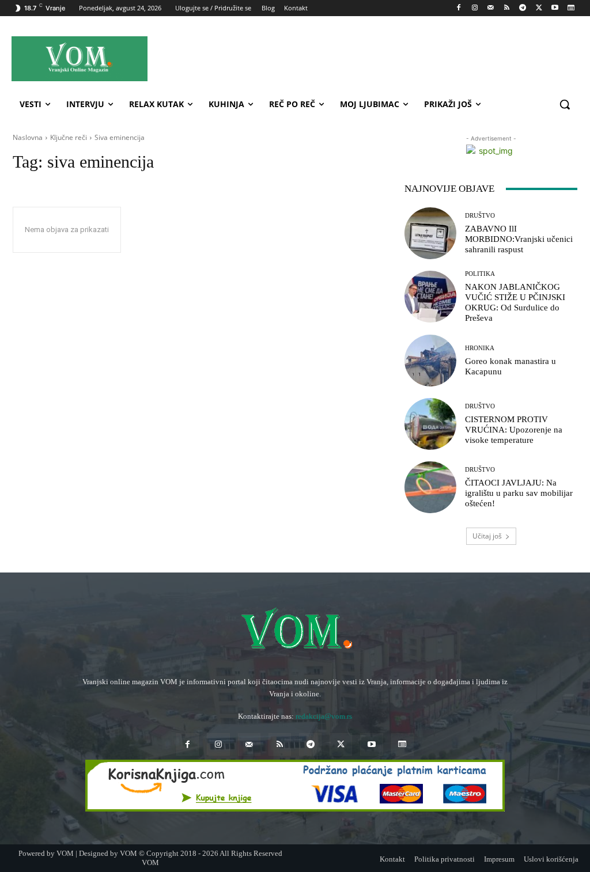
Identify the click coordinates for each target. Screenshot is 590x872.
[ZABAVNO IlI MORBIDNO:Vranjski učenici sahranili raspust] (430, 233)
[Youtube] (554, 8)
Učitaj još (487, 536)
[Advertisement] (363, 58)
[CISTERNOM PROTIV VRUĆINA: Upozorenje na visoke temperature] (430, 424)
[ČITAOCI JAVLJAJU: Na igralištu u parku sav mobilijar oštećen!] (430, 487)
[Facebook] (459, 8)
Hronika (479, 348)
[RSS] (506, 8)
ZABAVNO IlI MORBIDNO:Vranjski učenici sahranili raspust (519, 239)
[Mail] (490, 8)
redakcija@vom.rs (324, 716)
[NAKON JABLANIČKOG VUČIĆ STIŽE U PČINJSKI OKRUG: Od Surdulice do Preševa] (430, 297)
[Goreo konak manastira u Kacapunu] (430, 360)
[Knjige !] (295, 786)
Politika (480, 274)
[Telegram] (523, 8)
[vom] (295, 630)
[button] (564, 104)
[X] (539, 8)
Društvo (480, 216)
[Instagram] (474, 8)
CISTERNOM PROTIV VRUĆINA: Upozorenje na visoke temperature (513, 430)
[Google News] (570, 8)
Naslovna (28, 137)
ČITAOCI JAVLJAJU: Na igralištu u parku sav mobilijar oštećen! (519, 493)
